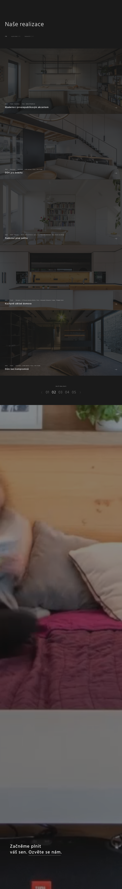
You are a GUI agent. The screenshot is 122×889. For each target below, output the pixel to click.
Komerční (29, 36)
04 (67, 392)
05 (74, 392)
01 (47, 392)
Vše (6, 36)
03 (60, 392)
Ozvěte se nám (45, 852)
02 (54, 392)
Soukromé (15, 36)
